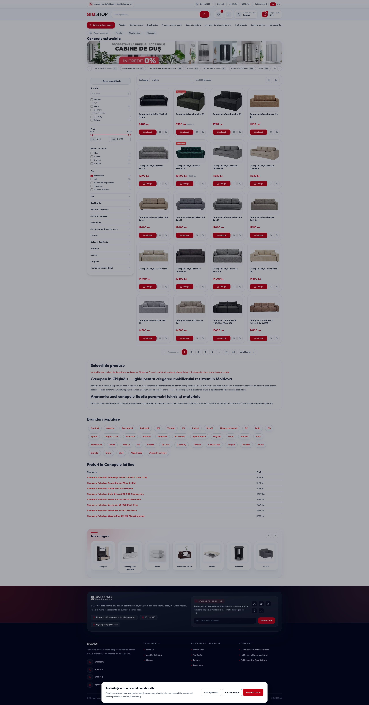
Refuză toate (232, 692)
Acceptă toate (253, 692)
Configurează (211, 692)
